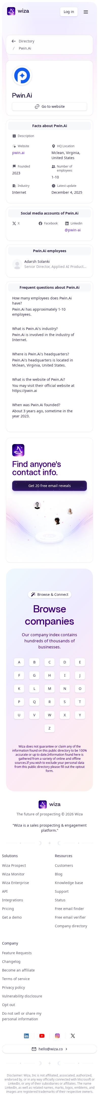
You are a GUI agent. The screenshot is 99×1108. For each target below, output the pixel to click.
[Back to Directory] (13, 45)
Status (60, 900)
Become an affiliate (18, 970)
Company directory (71, 925)
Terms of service (16, 978)
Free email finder (69, 908)
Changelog (11, 961)
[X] (72, 1035)
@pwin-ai (73, 229)
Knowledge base (69, 882)
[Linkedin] (26, 1035)
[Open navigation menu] (86, 12)
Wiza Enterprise (15, 882)
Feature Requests (17, 952)
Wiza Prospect (14, 865)
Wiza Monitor (13, 874)
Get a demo (12, 917)
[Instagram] (57, 1035)
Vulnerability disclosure (22, 996)
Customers (64, 865)
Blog (58, 874)
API (5, 891)
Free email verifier (70, 917)
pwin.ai (18, 152)
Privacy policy (13, 987)
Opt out (8, 1004)
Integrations (12, 900)
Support (62, 891)
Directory (26, 41)
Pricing (8, 908)
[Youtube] (41, 1035)
